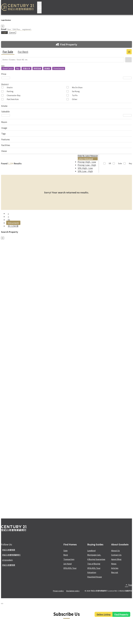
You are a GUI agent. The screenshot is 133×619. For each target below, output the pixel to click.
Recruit (114, 572)
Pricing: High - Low (87, 161)
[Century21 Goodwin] (18, 7)
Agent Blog (116, 559)
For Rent (23, 52)
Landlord (91, 550)
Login (4, 32)
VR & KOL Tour (70, 568)
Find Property (122, 614)
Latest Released (85, 158)
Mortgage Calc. (94, 554)
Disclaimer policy (72, 591)
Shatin (10, 87)
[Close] (2, 603)
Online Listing (103, 614)
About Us (115, 550)
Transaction (68, 559)
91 (9, 219)
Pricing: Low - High (87, 165)
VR (129, 51)
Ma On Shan (77, 87)
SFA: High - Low (85, 168)
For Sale (8, 52)
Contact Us (116, 554)
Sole (120, 163)
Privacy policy (58, 591)
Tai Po (75, 95)
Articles (114, 568)
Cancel (12, 32)
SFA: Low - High (85, 171)
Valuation (91, 572)
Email (3, 29)
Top (128, 584)
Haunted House (94, 576)
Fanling (10, 91)
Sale (65, 550)
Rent (65, 554)
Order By (87, 156)
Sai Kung (76, 91)
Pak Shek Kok (13, 99)
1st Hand (67, 563)
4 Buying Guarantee (96, 559)
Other (74, 99)
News (113, 563)
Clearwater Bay (14, 95)
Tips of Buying (93, 563)
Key (130, 163)
